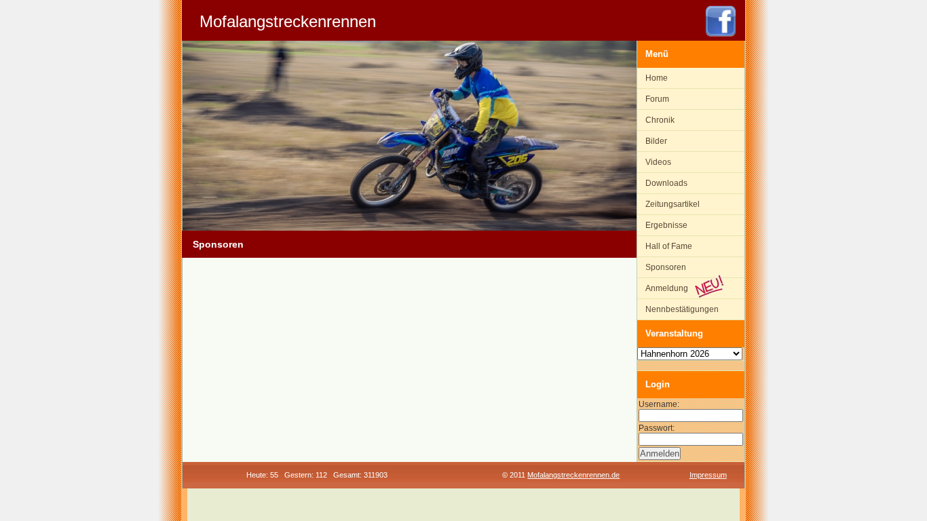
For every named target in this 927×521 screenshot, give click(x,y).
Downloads (666, 183)
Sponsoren (665, 267)
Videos (658, 162)
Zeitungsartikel (672, 204)
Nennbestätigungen (682, 309)
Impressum (708, 475)
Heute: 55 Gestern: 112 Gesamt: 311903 (316, 475)
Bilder (656, 141)
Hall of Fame (668, 246)
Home (656, 78)
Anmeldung (666, 288)
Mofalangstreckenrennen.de (573, 475)
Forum (657, 99)
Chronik (660, 120)
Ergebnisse (666, 225)
